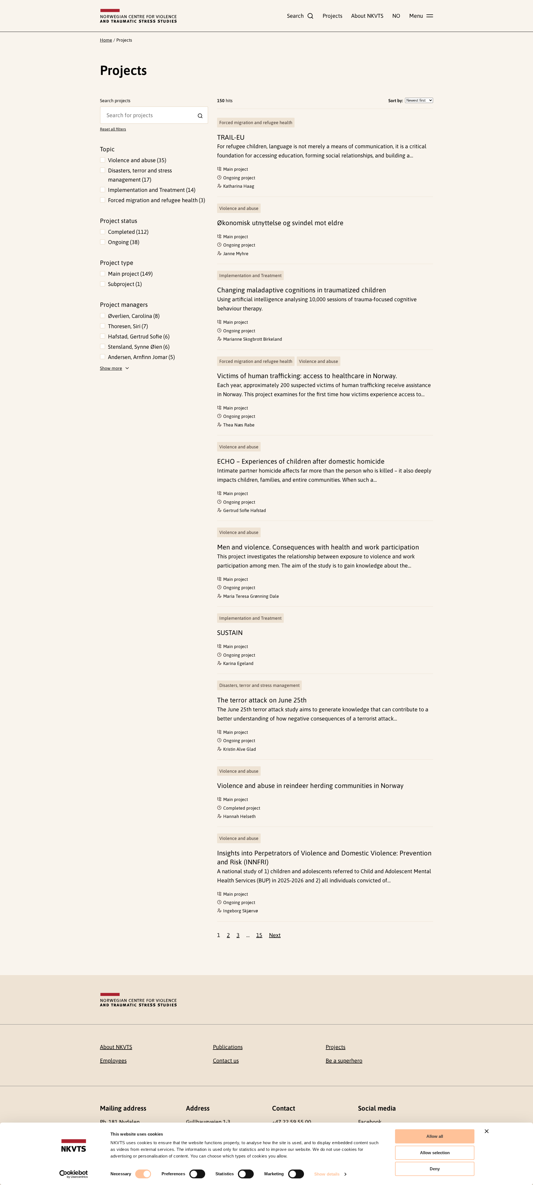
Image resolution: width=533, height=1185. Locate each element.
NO (396, 15)
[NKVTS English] (138, 16)
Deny (435, 1168)
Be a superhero (344, 1060)
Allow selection (435, 1152)
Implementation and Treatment (151, 190)
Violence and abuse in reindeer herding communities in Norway (310, 785)
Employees (113, 1060)
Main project (129, 273)
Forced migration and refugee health (155, 200)
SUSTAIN (230, 632)
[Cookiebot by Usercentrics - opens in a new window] (73, 1174)
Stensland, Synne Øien (138, 346)
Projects (332, 15)
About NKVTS (367, 15)
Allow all (434, 1136)
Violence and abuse (136, 160)
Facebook (369, 1122)
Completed (127, 232)
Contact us (226, 1060)
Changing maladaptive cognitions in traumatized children (301, 290)
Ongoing (123, 242)
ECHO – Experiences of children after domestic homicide (300, 461)
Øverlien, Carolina (133, 316)
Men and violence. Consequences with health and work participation (318, 547)
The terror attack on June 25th (262, 700)
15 (259, 935)
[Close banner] (487, 1131)
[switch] (197, 1173)
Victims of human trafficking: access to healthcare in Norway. (307, 376)
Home (106, 39)
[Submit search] (200, 116)
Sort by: (395, 100)
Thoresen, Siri (127, 326)
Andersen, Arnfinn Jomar (140, 357)
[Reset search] (104, 110)
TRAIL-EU (231, 137)
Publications (228, 1047)
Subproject (124, 284)
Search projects (115, 100)
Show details (327, 1174)
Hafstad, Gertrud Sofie (138, 336)
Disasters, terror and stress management (140, 175)
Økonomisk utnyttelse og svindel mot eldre (280, 223)
